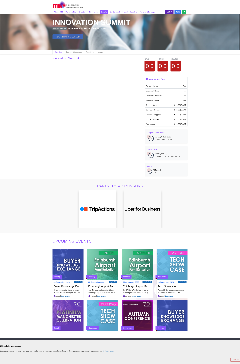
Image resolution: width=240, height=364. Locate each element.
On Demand (115, 12)
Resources (93, 12)
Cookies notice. (108, 351)
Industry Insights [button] (129, 12)
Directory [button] (82, 12)
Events (104, 12)
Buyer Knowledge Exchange (70, 286)
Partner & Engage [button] (147, 12)
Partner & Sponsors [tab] (74, 52)
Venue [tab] (100, 52)
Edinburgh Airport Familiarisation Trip (110, 286)
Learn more (65, 296)
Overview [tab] (58, 52)
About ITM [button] (58, 12)
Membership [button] (71, 12)
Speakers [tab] (90, 52)
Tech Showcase (167, 286)
